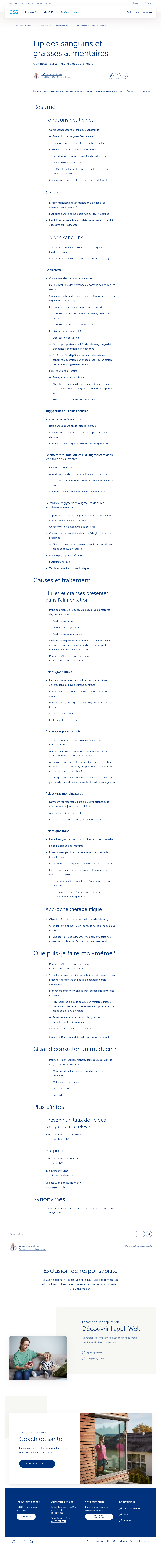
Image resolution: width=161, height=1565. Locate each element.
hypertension (76, 364)
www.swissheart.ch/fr (58, 1139)
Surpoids (58, 1095)
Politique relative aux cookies (98, 1541)
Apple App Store (94, 1352)
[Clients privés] (14, 12)
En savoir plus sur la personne (32, 1249)
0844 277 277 (57, 1513)
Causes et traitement (53, 91)
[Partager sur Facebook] (118, 76)
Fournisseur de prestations (32, 3)
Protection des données (139, 1541)
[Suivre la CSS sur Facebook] (19, 1541)
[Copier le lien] (111, 76)
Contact (135, 3)
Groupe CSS (130, 1521)
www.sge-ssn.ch (55, 1187)
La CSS (48, 3)
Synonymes (145, 91)
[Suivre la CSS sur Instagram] (13, 1541)
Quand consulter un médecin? (109, 91)
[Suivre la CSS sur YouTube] (25, 1541)
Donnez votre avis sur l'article (138, 1246)
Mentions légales (120, 1541)
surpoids (103, 169)
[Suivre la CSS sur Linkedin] (31, 1541)
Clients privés (14, 3)
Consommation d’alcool (63, 526)
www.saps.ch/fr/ (55, 1163)
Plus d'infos (131, 91)
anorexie (69, 173)
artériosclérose (86, 359)
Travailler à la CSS (132, 1508)
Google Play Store (95, 1359)
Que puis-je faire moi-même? (79, 91)
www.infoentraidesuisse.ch (61, 1175)
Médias (127, 1514)
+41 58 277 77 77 (58, 1521)
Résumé (37, 91)
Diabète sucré (61, 1088)
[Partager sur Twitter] (125, 76)
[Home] (10, 25)
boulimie (58, 173)
